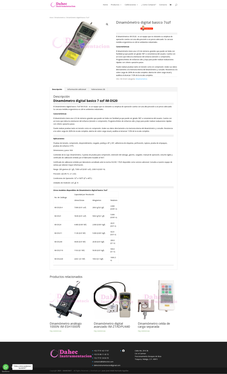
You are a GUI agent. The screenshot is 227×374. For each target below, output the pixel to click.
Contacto (163, 5)
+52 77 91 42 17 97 (101, 351)
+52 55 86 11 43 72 (101, 354)
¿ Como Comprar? (148, 5)
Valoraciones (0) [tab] (98, 89)
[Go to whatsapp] (6, 367)
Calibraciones (130, 5)
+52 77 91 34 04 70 (101, 358)
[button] (107, 24)
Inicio (51, 17)
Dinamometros (60, 17)
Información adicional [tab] (76, 89)
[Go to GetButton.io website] (5, 371)
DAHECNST (67, 371)
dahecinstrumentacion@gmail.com (107, 365)
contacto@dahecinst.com (103, 362)
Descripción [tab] (57, 89)
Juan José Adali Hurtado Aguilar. (115, 371)
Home (105, 5)
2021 (59, 371)
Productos (115, 5)
